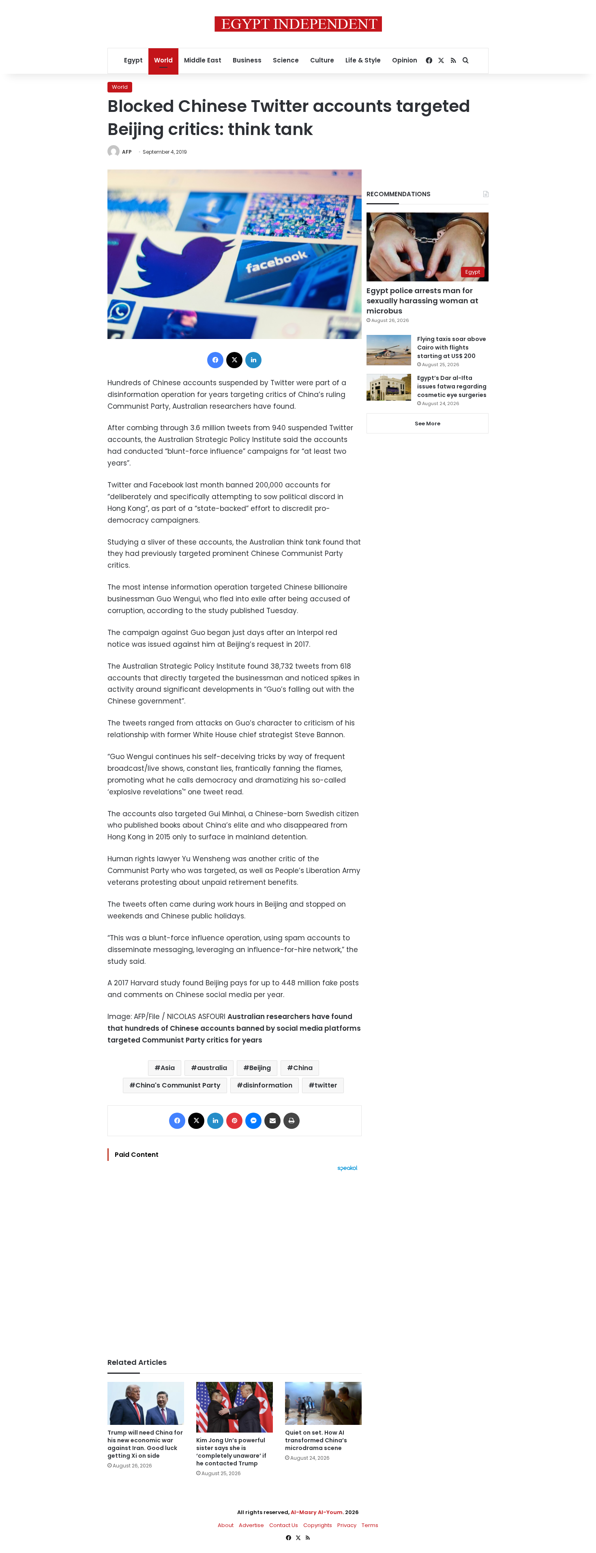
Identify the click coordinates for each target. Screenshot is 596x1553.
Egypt (133, 60)
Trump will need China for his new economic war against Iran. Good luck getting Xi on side (145, 1444)
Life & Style (363, 60)
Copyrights (317, 1525)
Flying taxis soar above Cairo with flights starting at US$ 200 (451, 347)
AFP (127, 151)
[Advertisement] (234, 1260)
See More (427, 423)
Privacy (346, 1525)
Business (247, 60)
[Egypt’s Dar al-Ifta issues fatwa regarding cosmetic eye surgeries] (389, 387)
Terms (370, 1525)
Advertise (251, 1525)
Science (286, 60)
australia (212, 1068)
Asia (168, 1068)
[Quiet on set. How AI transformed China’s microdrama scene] (323, 1403)
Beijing (260, 1068)
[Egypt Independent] (298, 24)
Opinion (404, 60)
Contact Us (283, 1525)
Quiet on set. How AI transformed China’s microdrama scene (316, 1440)
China (303, 1068)
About (226, 1525)
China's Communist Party (178, 1085)
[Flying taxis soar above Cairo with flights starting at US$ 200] (389, 350)
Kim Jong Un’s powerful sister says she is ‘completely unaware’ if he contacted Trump (231, 1451)
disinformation (267, 1085)
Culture (322, 60)
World (163, 60)
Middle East (202, 60)
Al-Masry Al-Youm (317, 1512)
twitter (326, 1085)
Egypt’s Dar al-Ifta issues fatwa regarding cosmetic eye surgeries (452, 386)
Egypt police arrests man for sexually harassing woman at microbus (422, 300)
